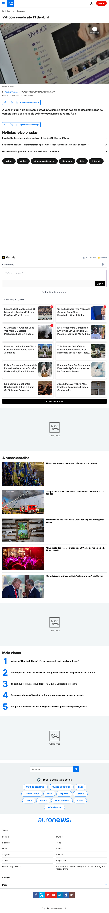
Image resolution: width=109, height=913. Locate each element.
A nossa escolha (15, 458)
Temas (5, 830)
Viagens (6, 854)
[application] (54, 53)
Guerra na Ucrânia (61, 787)
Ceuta (80, 800)
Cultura (59, 854)
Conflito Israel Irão (35, 787)
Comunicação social (44, 161)
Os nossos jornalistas (12, 866)
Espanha (64, 793)
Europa (5, 837)
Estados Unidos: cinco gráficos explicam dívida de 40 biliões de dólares (35, 138)
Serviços (6, 877)
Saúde (59, 848)
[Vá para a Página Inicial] (10, 3)
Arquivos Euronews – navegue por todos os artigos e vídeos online (80, 867)
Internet (96, 161)
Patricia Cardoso (11, 92)
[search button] (76, 769)
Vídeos (5, 860)
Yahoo (9, 161)
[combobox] (54, 769)
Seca (49, 793)
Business (10, 11)
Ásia (82, 161)
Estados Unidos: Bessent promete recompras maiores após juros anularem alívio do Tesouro (45, 144)
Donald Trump (32, 793)
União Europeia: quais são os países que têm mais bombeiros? (31, 151)
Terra (58, 842)
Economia (21, 11)
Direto (101, 3)
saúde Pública (54, 807)
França (43, 800)
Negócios (67, 161)
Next (4, 848)
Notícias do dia (62, 800)
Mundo (59, 837)
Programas (61, 860)
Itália (80, 787)
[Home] (3, 11)
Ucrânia (80, 793)
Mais (4, 885)
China (23, 161)
